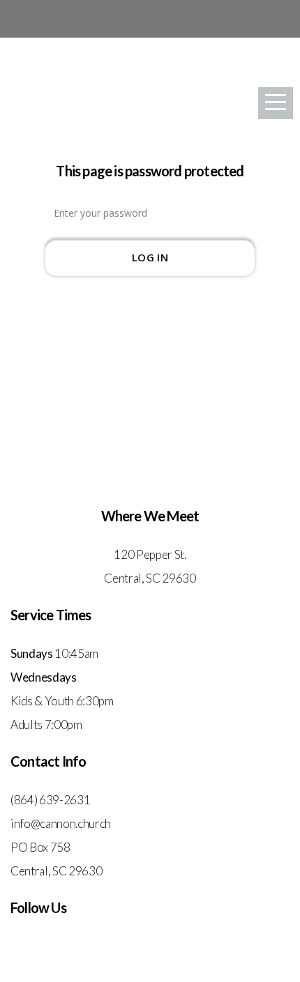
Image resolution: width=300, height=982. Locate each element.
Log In (150, 257)
